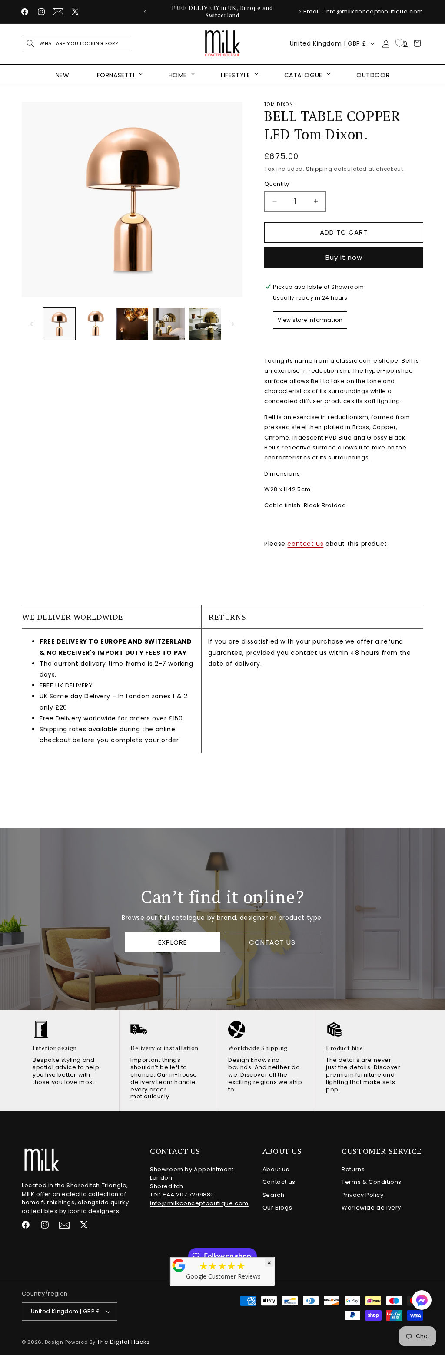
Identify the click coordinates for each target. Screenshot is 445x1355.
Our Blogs (277, 1207)
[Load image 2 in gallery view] (96, 324)
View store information (310, 320)
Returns (353, 1169)
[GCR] (179, 1265)
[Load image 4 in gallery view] (169, 324)
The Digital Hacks (123, 1342)
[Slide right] (232, 324)
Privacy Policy (362, 1195)
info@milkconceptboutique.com (199, 1203)
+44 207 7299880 (188, 1194)
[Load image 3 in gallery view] (132, 324)
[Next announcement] (299, 11)
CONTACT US (272, 941)
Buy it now (343, 257)
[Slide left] (31, 324)
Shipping (319, 168)
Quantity (276, 184)
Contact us (279, 1182)
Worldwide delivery (371, 1207)
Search (273, 1195)
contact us (305, 543)
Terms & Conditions (372, 1182)
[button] (76, 43)
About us (275, 1169)
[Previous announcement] (145, 11)
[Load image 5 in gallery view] (205, 324)
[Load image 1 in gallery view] (59, 324)
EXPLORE (172, 941)
